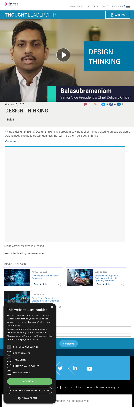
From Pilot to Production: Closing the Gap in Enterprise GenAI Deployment (45, 300)
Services (104, 6)
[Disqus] (65, 193)
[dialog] (29, 353)
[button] (29, 398)
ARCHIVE (120, 15)
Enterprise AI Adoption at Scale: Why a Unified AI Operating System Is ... (106, 277)
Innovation (117, 6)
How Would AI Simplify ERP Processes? (45, 276)
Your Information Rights (103, 387)
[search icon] (125, 6)
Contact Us (68, 343)
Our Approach (77, 6)
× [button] (52, 307)
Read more (32, 339)
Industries (92, 6)
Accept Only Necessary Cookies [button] (29, 390)
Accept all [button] (29, 381)
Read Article (40, 284)
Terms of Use (72, 387)
